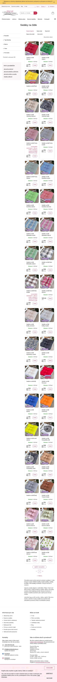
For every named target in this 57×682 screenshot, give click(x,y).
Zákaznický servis (6, 6)
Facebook (7, 653)
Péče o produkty (35, 618)
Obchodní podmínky (9, 622)
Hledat (35, 13)
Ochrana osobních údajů (10, 627)
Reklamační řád (7, 625)
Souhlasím (49, 667)
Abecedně (40, 34)
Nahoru (40, 575)
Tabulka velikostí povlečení (38, 620)
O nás (25, 6)
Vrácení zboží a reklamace (10, 620)
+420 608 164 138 (9, 644)
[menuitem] (6, 19)
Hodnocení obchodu (36, 627)
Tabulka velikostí (8, 76)
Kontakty (33, 629)
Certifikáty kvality (35, 622)
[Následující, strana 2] (39, 571)
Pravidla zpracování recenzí (10, 629)
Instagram (7, 658)
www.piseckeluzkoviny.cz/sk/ (43, 662)
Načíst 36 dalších (39, 567)
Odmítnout (49, 673)
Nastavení (49, 678)
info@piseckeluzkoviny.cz (11, 649)
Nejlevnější (39, 31)
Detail (34, 65)
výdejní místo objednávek (36, 642)
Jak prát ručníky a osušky (10, 74)
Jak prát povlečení (8, 69)
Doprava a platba (15, 6)
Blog (22, 6)
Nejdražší (47, 31)
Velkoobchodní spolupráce (10, 631)
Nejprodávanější (30, 34)
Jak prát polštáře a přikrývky (11, 71)
